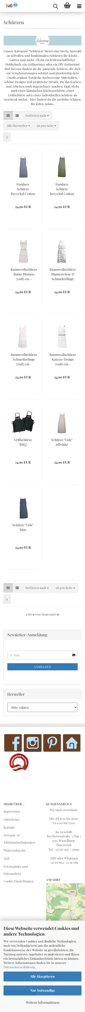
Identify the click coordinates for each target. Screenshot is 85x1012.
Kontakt (9, 827)
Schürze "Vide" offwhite (61, 442)
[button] (8, 115)
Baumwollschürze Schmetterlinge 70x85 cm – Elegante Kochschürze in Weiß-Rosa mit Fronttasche (24, 359)
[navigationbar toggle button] (79, 6)
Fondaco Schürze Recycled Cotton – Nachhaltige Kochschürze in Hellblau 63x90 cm (23, 189)
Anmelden (42, 667)
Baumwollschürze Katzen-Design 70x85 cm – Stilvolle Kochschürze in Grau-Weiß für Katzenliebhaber (63, 359)
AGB (6, 858)
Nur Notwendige (42, 990)
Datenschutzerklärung (19, 967)
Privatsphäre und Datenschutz (16, 869)
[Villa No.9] (9, 6)
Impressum (12, 811)
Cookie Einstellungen (19, 881)
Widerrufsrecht (15, 850)
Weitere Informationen (42, 1002)
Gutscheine (12, 819)
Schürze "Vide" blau (23, 527)
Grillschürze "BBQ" (23, 442)
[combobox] (37, 115)
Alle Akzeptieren (42, 976)
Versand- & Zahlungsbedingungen (19, 838)
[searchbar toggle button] (55, 6)
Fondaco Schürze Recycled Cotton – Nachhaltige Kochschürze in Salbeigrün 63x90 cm (62, 189)
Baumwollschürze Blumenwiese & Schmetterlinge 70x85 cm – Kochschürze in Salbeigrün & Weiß (63, 274)
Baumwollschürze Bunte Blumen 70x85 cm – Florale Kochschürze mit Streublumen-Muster (24, 274)
